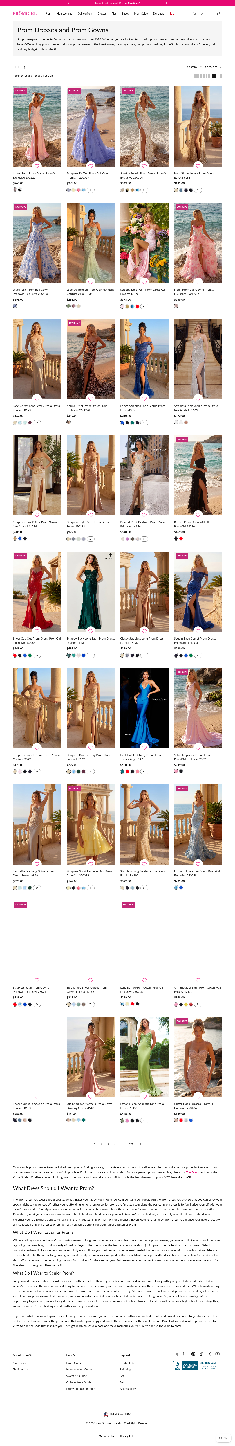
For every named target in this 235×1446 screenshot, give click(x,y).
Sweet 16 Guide (76, 1375)
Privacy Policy (128, 1436)
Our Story (19, 1363)
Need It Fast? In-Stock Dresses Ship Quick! (117, 2)
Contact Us (127, 1363)
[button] (194, 13)
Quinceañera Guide (78, 1382)
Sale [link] (172, 13)
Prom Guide (74, 1363)
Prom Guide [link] (141, 13)
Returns (125, 1382)
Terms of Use (106, 1436)
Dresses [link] (101, 13)
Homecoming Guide (79, 1369)
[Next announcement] (166, 3)
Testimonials (21, 1369)
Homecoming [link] (64, 13)
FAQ (123, 1375)
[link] (202, 13)
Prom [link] (48, 13)
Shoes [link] (125, 13)
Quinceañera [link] (85, 13)
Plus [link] (114, 13)
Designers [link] (158, 13)
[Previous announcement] (68, 3)
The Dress (192, 1172)
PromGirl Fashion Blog (80, 1388)
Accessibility (128, 1388)
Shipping (125, 1369)
